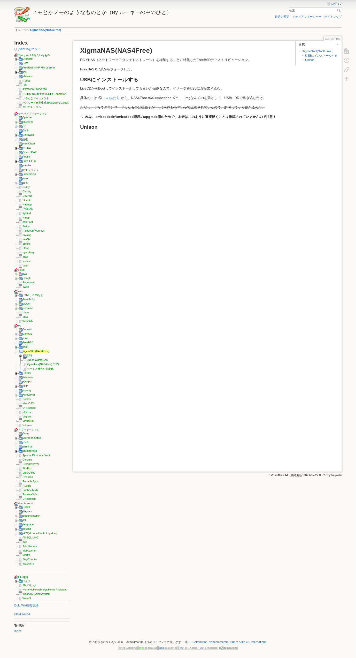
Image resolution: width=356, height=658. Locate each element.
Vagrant (27, 416)
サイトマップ (333, 16)
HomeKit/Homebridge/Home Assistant (45, 589)
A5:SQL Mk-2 (31, 537)
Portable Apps (31, 481)
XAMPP (27, 381)
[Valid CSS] (208, 647)
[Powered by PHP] (168, 647)
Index (18, 631)
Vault (25, 265)
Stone (26, 248)
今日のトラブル (32, 107)
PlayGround (22, 614)
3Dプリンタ (30, 585)
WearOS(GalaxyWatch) (37, 593)
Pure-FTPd (29, 160)
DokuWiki (28, 134)
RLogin (27, 485)
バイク (27, 581)
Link (25, 84)
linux (25, 346)
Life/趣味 (23, 577)
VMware (27, 76)
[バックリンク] (346, 69)
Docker (27, 399)
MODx (26, 303)
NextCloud (29, 143)
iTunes (27, 80)
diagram (27, 511)
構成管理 (28, 122)
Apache (27, 117)
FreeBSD (28, 342)
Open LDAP (30, 152)
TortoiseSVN (30, 494)
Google (27, 278)
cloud (21, 269)
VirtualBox (28, 420)
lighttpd (27, 213)
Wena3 (27, 598)
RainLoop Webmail (33, 230)
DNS (25, 130)
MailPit (26, 554)
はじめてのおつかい (27, 49)
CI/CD (26, 507)
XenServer (29, 394)
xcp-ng (27, 390)
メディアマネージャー (306, 16)
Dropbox (28, 58)
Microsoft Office (32, 437)
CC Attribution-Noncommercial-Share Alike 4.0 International (228, 642)
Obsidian (28, 477)
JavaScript (29, 299)
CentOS (27, 333)
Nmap (26, 217)
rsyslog (27, 235)
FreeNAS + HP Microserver (39, 67)
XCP (25, 386)
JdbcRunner (30, 546)
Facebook (28, 282)
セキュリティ (31, 169)
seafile (26, 239)
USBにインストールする (321, 55)
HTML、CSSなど (33, 295)
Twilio (26, 286)
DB (24, 126)
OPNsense (29, 407)
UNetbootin (29, 498)
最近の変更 (282, 16)
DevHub (27, 195)
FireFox (27, 468)
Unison (310, 60)
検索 (339, 10)
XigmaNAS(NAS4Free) (45, 30)
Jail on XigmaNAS (37, 359)
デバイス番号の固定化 (40, 368)
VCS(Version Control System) (40, 533)
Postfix (27, 156)
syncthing (28, 252)
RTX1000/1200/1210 (35, 89)
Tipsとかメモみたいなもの (34, 55)
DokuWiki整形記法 (26, 605)
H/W (25, 63)
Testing (27, 528)
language (28, 524)
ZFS (25, 182)
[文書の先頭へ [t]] (346, 78)
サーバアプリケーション (32, 113)
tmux (25, 178)
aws (25, 273)
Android (27, 329)
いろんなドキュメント (36, 98)
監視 (25, 139)
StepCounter (30, 559)
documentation (31, 515)
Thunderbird (30, 450)
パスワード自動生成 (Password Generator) (48, 102)
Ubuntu (27, 372)
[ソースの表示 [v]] (346, 51)
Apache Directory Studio (37, 455)
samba (27, 165)
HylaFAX (28, 208)
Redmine (28, 308)
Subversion (29, 174)
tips (25, 71)
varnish (27, 261)
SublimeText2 (30, 490)
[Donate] (148, 647)
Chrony (27, 191)
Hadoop (27, 204)
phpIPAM (28, 221)
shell (25, 442)
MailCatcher (30, 550)
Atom (26, 433)
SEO (25, 316)
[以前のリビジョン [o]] (346, 60)
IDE (25, 520)
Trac (25, 256)
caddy (26, 187)
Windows (28, 377)
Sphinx (27, 243)
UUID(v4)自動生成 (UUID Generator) (45, 93)
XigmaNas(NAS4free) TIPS (43, 364)
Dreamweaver (31, 463)
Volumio (27, 425)
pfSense (27, 412)
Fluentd (27, 200)
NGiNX (27, 147)
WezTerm (28, 563)
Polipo (26, 226)
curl (25, 541)
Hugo (26, 312)
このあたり (111, 98)
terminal (27, 446)
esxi (25, 338)
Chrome (27, 459)
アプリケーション (28, 429)
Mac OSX (28, 403)
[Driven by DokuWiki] (228, 647)
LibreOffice (29, 472)
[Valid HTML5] (188, 647)
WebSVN (28, 321)
